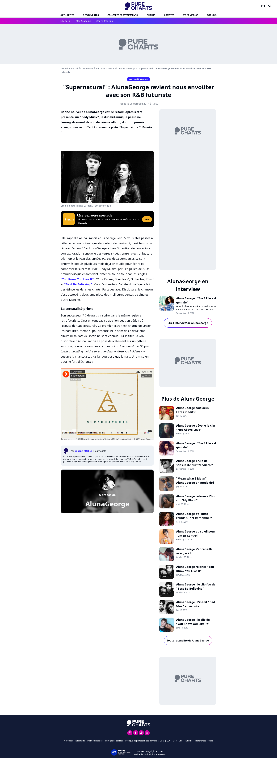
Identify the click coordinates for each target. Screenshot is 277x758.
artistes (169, 15)
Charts (151, 15)
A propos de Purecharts (74, 740)
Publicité (189, 740)
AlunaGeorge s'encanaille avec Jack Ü (194, 551)
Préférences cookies (204, 740)
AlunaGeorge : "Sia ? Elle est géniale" (196, 300)
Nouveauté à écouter (94, 68)
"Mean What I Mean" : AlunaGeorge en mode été (195, 480)
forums (212, 15)
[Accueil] (138, 6)
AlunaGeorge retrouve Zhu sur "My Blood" (195, 498)
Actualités (67, 15)
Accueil (64, 68)
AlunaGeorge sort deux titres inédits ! (192, 410)
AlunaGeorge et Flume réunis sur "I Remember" (194, 516)
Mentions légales (95, 740)
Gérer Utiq (177, 740)
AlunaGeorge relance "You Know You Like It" (195, 569)
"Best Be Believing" (78, 284)
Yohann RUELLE (83, 450)
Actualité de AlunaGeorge (121, 68)
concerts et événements (122, 15)
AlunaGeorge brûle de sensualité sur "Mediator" (195, 463)
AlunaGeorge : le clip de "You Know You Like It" (193, 622)
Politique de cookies (114, 740)
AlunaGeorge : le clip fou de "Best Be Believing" (195, 586)
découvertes (91, 15)
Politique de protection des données (141, 740)
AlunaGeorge (107, 503)
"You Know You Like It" (77, 279)
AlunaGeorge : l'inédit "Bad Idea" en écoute (195, 604)
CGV (168, 740)
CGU (162, 740)
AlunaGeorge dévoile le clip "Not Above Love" (195, 428)
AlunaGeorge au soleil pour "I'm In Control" (195, 533)
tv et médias (190, 15)
